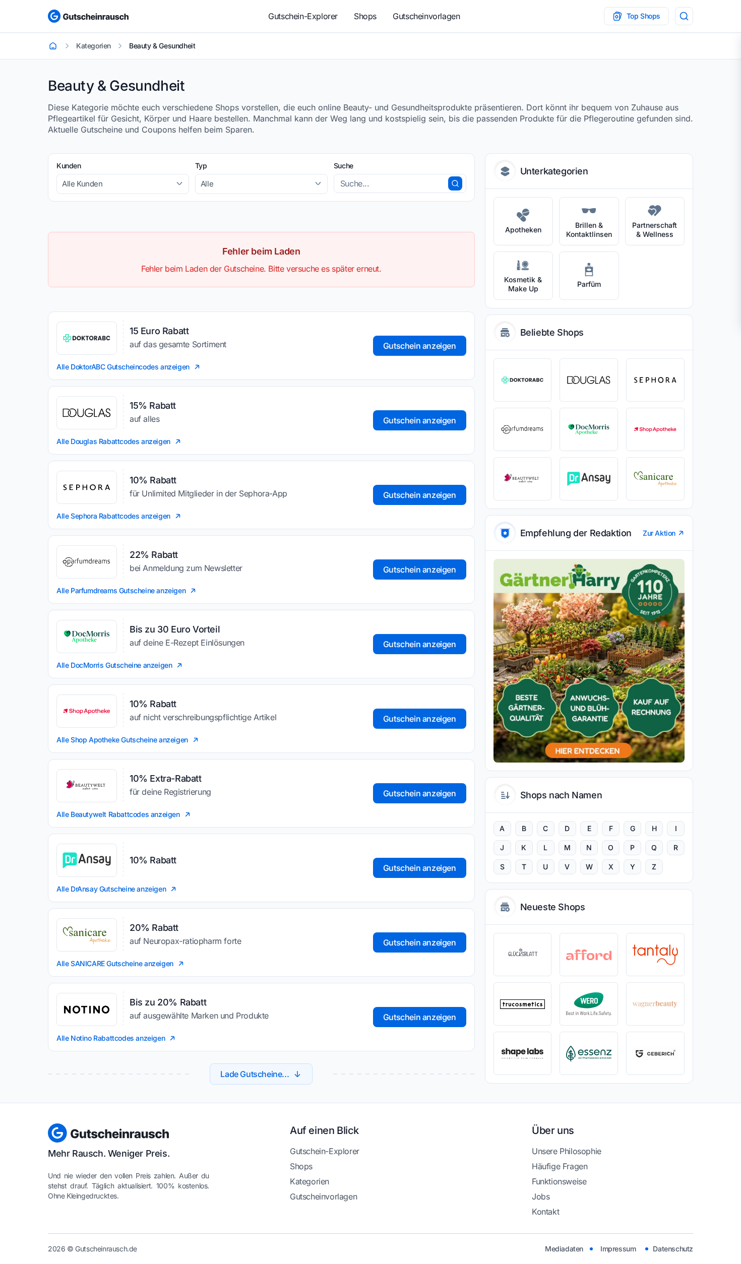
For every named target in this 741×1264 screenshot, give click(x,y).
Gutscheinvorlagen (426, 16)
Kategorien (309, 1181)
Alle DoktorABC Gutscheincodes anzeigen (123, 366)
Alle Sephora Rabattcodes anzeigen (113, 516)
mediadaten (564, 1248)
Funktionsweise (559, 1181)
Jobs (540, 1196)
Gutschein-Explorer (303, 16)
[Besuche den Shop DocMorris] (589, 429)
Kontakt (545, 1212)
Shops (365, 16)
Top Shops (643, 16)
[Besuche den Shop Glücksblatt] (522, 954)
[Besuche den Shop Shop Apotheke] (655, 429)
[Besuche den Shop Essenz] (589, 1053)
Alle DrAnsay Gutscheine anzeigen (111, 888)
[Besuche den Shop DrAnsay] (589, 478)
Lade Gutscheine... (254, 1074)
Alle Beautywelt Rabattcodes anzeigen (118, 814)
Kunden (68, 165)
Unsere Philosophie (566, 1151)
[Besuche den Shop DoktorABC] (522, 380)
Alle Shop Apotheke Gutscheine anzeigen (122, 739)
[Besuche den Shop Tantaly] (655, 954)
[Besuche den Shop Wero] (589, 1004)
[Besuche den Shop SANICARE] (655, 478)
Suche (343, 165)
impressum (618, 1248)
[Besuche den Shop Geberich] (655, 1053)
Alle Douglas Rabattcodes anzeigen (113, 441)
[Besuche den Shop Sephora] (655, 380)
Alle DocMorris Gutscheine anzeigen (114, 665)
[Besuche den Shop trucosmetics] (522, 1004)
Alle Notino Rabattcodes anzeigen (110, 1038)
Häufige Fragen (559, 1166)
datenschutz (673, 1248)
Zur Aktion (659, 533)
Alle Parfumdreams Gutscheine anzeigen (121, 590)
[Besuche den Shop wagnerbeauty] (655, 1004)
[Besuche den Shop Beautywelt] (522, 478)
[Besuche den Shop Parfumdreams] (522, 429)
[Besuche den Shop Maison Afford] (589, 954)
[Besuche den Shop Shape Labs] (522, 1053)
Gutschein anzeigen (419, 346)
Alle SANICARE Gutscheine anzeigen (114, 963)
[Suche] (684, 16)
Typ (201, 165)
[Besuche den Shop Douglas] (589, 380)
